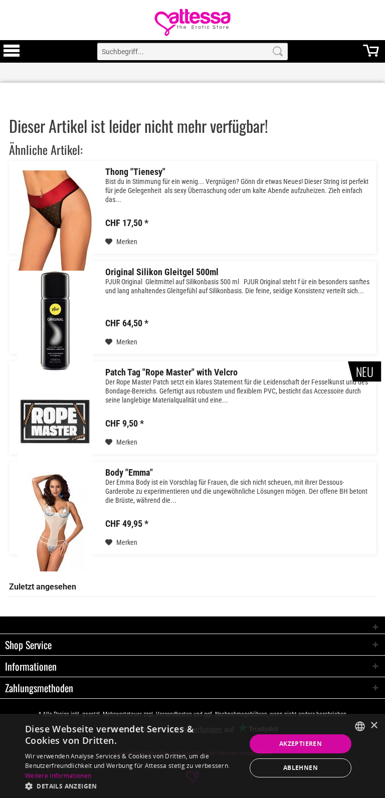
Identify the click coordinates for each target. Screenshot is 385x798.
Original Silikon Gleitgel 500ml (162, 272)
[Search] (278, 51)
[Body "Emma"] (55, 521)
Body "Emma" (129, 473)
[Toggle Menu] (11, 55)
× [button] (373, 725)
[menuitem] (11, 51)
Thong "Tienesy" (135, 172)
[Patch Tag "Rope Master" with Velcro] (55, 420)
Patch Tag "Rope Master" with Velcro (171, 372)
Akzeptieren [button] (300, 743)
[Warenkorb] (370, 55)
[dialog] (192, 756)
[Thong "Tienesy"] (55, 220)
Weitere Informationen (58, 775)
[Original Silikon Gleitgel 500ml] (55, 320)
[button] (132, 785)
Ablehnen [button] (300, 767)
